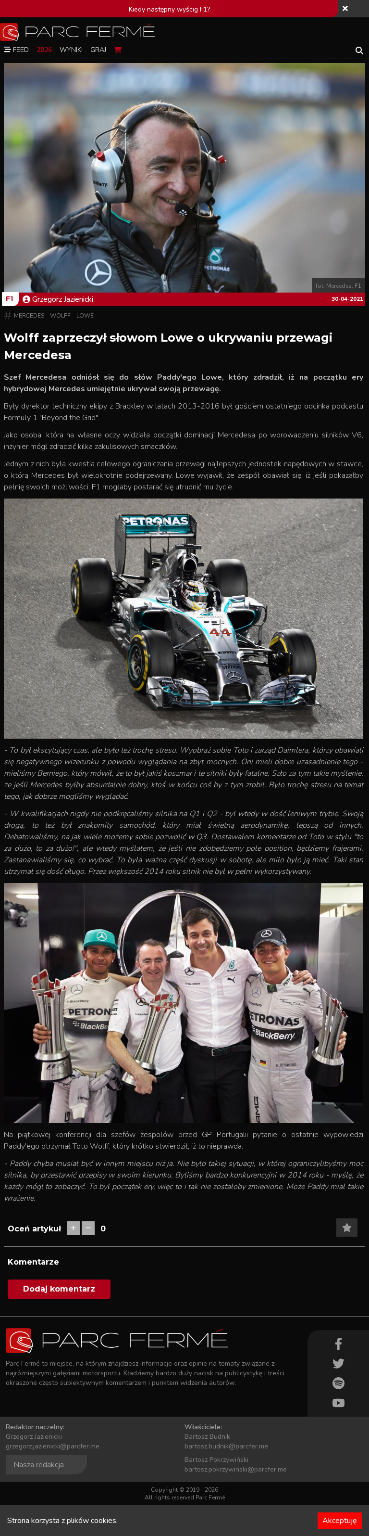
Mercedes (29, 316)
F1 (9, 298)
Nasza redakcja (38, 1464)
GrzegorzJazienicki (62, 299)
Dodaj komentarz (59, 1288)
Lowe (85, 316)
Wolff (60, 316)
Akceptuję (339, 1520)
